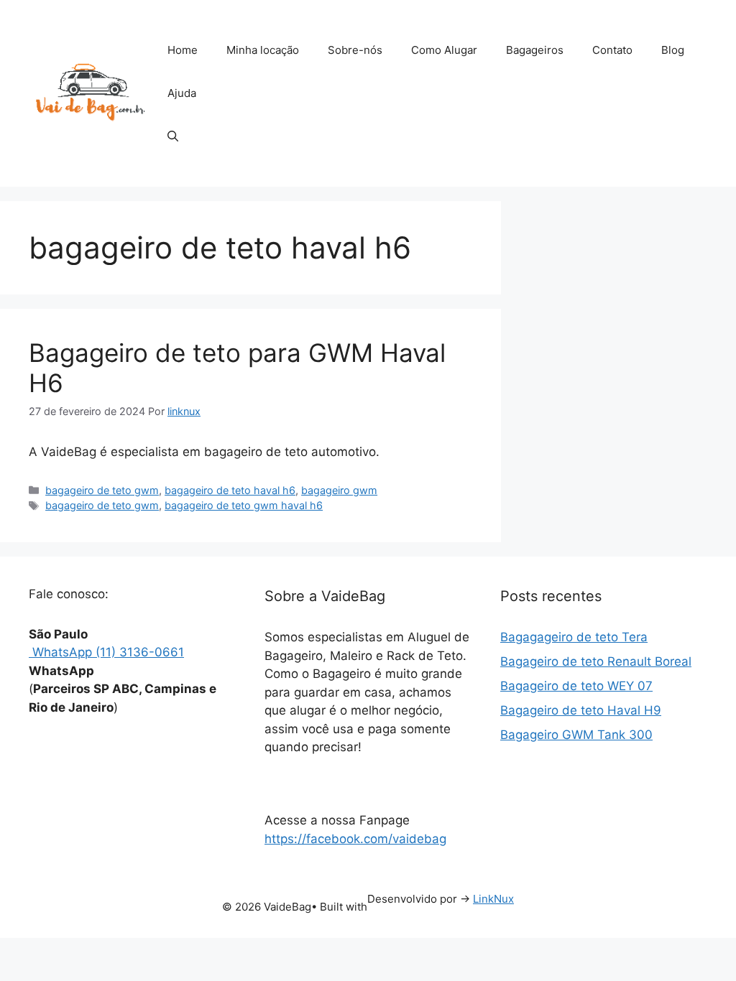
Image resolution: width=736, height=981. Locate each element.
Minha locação (262, 50)
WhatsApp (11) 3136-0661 (106, 652)
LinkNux (493, 899)
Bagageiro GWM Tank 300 (576, 734)
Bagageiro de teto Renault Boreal (595, 661)
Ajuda (181, 93)
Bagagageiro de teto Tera (574, 637)
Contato (612, 50)
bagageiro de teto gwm (102, 490)
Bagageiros (535, 50)
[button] (173, 136)
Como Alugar (444, 50)
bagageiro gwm (339, 490)
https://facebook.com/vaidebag (355, 839)
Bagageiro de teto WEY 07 (576, 686)
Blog (672, 50)
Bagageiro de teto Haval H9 (580, 710)
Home (182, 50)
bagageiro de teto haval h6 (230, 490)
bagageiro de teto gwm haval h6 (244, 505)
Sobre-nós (355, 50)
